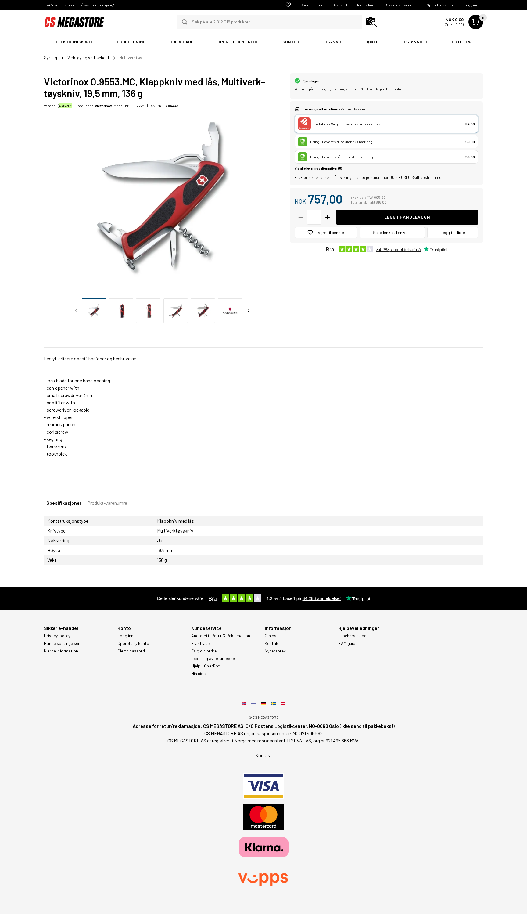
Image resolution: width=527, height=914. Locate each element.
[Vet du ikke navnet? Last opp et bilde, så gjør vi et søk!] (371, 22)
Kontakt (272, 643)
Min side (198, 673)
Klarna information (61, 650)
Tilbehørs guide (352, 635)
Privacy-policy (57, 635)
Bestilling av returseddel (213, 658)
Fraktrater (201, 643)
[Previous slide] (76, 310)
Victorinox (103, 105)
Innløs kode (366, 5)
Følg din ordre (204, 650)
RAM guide (347, 643)
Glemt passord (131, 650)
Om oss (271, 635)
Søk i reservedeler (401, 5)
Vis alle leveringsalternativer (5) (318, 168)
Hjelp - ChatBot (205, 665)
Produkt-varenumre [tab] (107, 503)
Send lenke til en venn (392, 232)
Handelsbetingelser (62, 643)
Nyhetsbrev (275, 650)
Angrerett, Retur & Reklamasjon (220, 635)
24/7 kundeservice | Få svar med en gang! (80, 5)
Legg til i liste (452, 232)
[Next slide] (248, 310)
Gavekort (339, 5)
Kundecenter (312, 5)
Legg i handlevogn (407, 216)
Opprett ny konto (440, 5)
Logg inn (471, 5)
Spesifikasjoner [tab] (63, 503)
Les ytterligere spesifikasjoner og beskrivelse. (91, 358)
